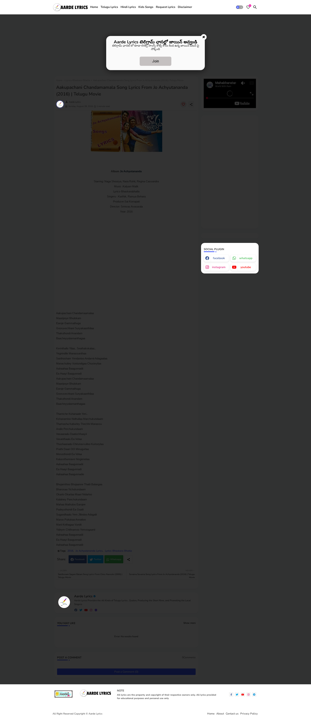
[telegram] (254, 694)
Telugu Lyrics (109, 7)
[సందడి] (64, 697)
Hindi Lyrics (128, 7)
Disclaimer (185, 7)
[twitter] (237, 694)
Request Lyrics (165, 7)
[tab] (94, 7)
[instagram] (248, 694)
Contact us (232, 713)
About (220, 713)
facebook (219, 258)
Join (155, 61)
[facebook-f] (231, 694)
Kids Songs (145, 7)
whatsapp (245, 258)
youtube (245, 267)
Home (94, 7)
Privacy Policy (249, 713)
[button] (239, 7)
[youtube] (242, 694)
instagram (219, 267)
